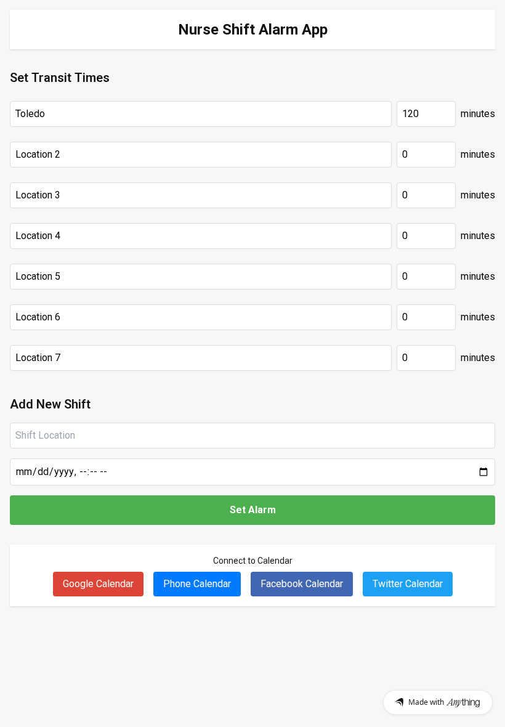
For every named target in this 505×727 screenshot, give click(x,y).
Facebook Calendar (302, 584)
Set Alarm (253, 510)
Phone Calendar (197, 584)
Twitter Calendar (408, 584)
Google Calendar (98, 584)
